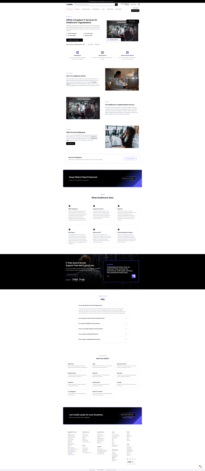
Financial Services (121, 364)
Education (119, 373)
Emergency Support (71, 454)
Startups (119, 382)
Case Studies (114, 438)
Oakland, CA (129, 455)
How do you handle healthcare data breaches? (91, 328)
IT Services (77, 9)
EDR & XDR (70, 445)
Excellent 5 (68, 279)
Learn (103, 9)
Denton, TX (129, 453)
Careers (113, 444)
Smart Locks (85, 439)
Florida (128, 439)
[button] (102, 305)
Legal (93, 364)
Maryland (128, 434)
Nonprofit (94, 373)
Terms (128, 463)
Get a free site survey (109, 1)
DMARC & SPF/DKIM (71, 444)
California (128, 440)
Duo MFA (98, 442)
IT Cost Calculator (115, 434)
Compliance (70, 441)
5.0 (91, 44)
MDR (68, 446)
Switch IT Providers (97, 391)
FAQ (112, 440)
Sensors (84, 438)
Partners (113, 441)
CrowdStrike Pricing (100, 452)
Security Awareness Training (73, 448)
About (113, 442)
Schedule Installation (86, 441)
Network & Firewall (71, 450)
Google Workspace (100, 435)
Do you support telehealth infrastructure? (89, 339)
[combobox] (96, 4)
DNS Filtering (99, 441)
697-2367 (127, 5)
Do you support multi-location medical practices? (92, 318)
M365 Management (71, 447)
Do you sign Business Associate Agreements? (90, 305)
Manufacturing (71, 373)
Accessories (85, 451)
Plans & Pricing (110, 9)
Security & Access (86, 9)
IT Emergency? (69, 9)
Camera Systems (86, 435)
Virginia (128, 437)
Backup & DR (70, 440)
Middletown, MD (130, 451)
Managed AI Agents (71, 435)
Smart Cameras (85, 449)
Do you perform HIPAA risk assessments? (89, 323)
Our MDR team (93, 136)
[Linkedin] (128, 459)
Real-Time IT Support (71, 437)
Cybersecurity (70, 438)
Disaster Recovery (100, 440)
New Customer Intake (116, 435)
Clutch (89, 44)
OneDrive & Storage (100, 438)
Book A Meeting (135, 10)
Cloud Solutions (95, 9)
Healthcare (71, 364)
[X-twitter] (135, 459)
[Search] (116, 4)
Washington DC (129, 435)
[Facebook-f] (132, 459)
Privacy (131, 463)
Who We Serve (118, 9)
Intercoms (84, 437)
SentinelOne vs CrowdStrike (102, 450)
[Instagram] (130, 459)
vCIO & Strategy (71, 439)
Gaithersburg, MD (130, 450)
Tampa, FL (128, 452)
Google (95, 44)
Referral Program (115, 437)
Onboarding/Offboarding (72, 451)
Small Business (96, 382)
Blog (112, 439)
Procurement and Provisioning (71, 453)
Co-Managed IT (72, 391)
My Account (135, 7)
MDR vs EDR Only (100, 449)
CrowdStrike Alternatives (101, 451)
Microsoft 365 (99, 434)
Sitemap (134, 463)
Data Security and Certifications (115, 446)
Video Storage (85, 440)
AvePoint (98, 437)
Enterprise (70, 382)
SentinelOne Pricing (100, 453)
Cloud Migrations (100, 439)
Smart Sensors (85, 450)
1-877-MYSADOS (125, 4)
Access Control (85, 434)
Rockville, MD (129, 447)
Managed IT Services (71, 434)
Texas (128, 438)
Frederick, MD (129, 446)
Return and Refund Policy (87, 452)
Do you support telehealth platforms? (88, 334)
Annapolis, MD (129, 449)
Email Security (70, 442)
